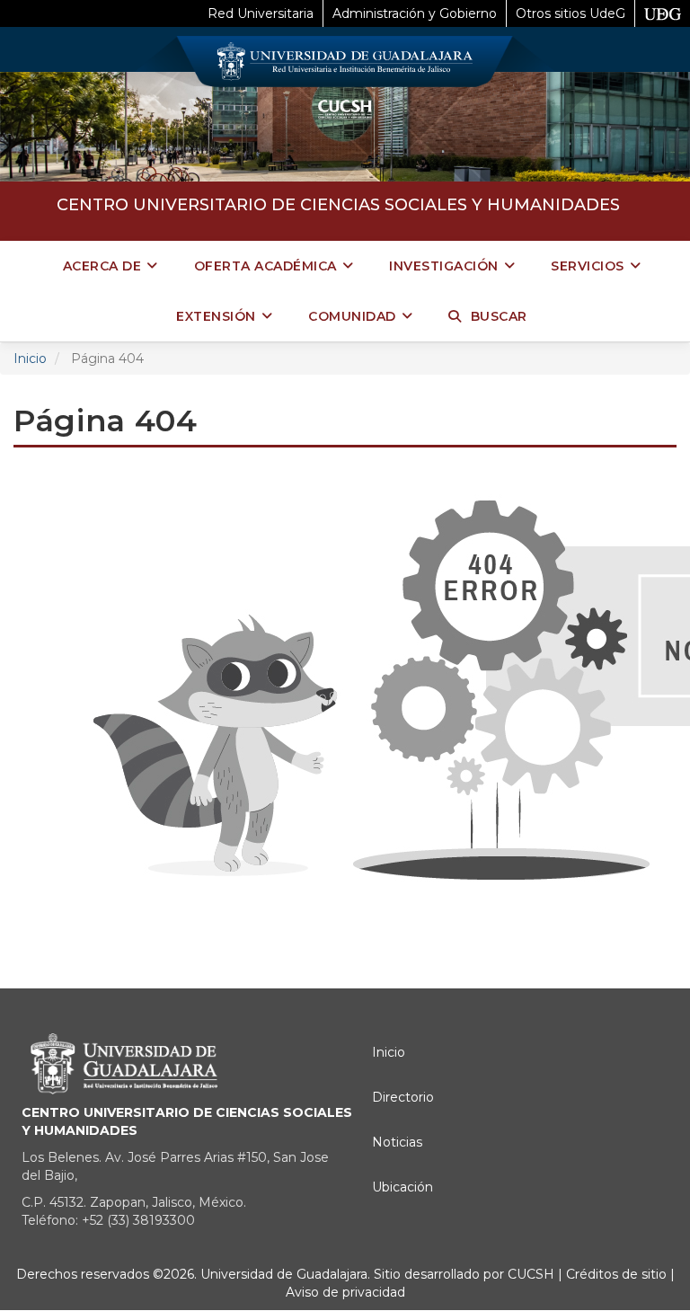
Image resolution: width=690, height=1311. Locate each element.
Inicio (30, 358)
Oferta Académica (265, 266)
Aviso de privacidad (345, 1292)
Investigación (444, 266)
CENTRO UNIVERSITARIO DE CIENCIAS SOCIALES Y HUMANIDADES (338, 205)
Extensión (216, 316)
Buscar (499, 316)
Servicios (587, 266)
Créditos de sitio (616, 1274)
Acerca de (102, 266)
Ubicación (402, 1187)
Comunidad (352, 316)
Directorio (403, 1097)
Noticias (397, 1142)
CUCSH (531, 1274)
